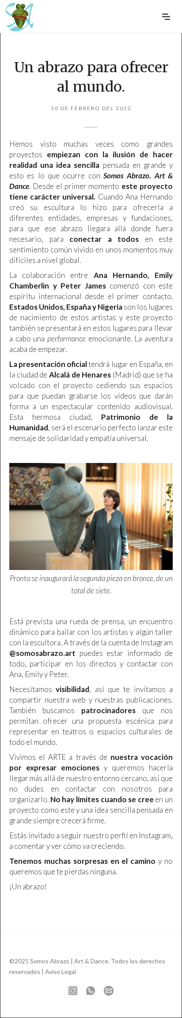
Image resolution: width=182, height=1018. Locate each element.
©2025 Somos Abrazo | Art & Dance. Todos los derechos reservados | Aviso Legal (87, 966)
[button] (166, 15)
